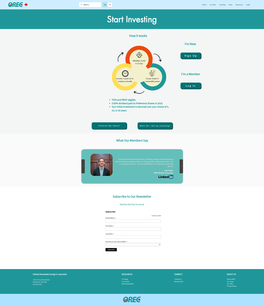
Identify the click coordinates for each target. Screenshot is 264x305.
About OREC (231, 279)
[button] (204, 4)
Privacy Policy (231, 286)
